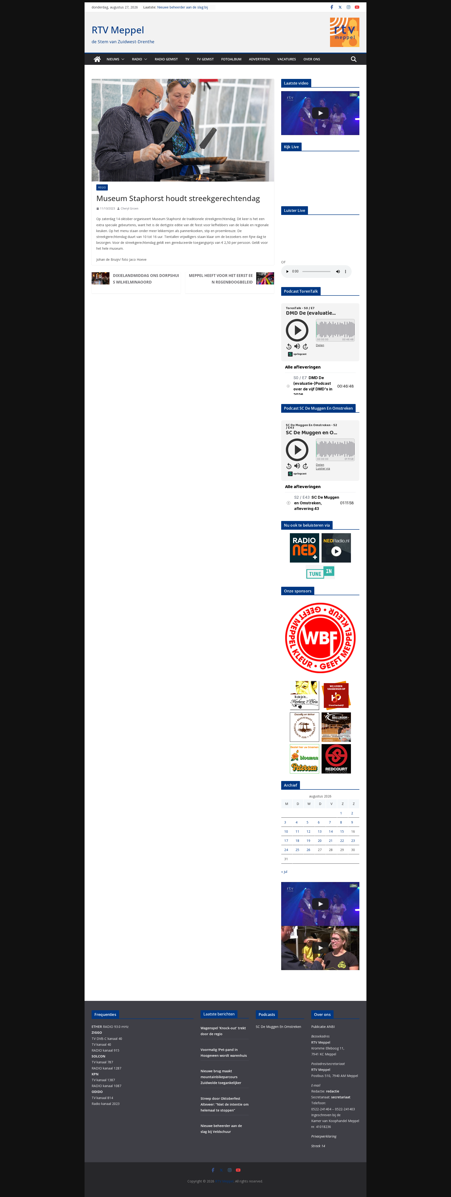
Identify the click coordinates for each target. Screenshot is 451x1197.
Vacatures (286, 59)
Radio (137, 59)
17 (286, 840)
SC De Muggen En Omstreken (278, 1026)
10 (286, 831)
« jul (284, 871)
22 (342, 840)
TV (187, 59)
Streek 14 (318, 1146)
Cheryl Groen (129, 208)
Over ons (311, 59)
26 (308, 849)
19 (308, 840)
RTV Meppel (118, 29)
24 (286, 849)
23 (353, 840)
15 (342, 831)
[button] (121, 59)
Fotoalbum (231, 59)
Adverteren (259, 59)
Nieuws (113, 59)
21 (331, 840)
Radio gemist (166, 59)
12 (308, 831)
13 (320, 831)
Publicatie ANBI (323, 1026)
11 (297, 831)
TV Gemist (205, 59)
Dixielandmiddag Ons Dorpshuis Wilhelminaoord (146, 279)
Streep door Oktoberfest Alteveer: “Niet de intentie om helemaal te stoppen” (225, 1104)
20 (320, 840)
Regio (102, 187)
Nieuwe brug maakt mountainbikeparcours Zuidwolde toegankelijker (221, 1077)
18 (297, 840)
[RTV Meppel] (97, 59)
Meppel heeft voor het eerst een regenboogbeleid (221, 279)
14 (331, 831)
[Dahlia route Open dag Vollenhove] (320, 948)
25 (297, 849)
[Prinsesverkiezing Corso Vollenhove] (320, 113)
